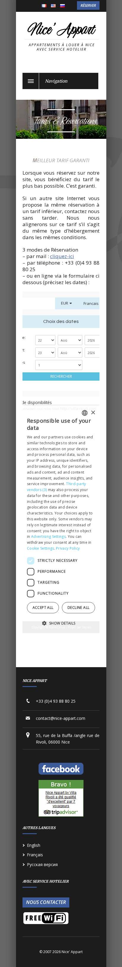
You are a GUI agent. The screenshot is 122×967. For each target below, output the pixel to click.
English (53, 6)
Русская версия (42, 864)
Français (44, 6)
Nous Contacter (46, 902)
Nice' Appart (61, 30)
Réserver (88, 5)
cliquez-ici (62, 256)
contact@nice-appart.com (60, 718)
